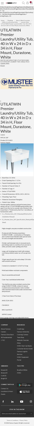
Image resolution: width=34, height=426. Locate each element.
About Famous (5, 329)
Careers (3, 332)
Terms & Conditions (12, 420)
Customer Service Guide (25, 349)
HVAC (19, 373)
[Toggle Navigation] (2, 3)
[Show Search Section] (23, 3)
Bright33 (4, 378)
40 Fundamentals (6, 337)
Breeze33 (4, 373)
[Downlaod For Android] (25, 385)
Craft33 (3, 375)
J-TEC (3, 340)
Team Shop (20, 337)
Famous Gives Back (7, 334)
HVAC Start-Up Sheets (24, 346)
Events (3, 394)
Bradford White (22, 370)
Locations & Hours (7, 391)
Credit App (20, 329)
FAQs (19, 343)
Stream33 (4, 370)
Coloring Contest (22, 334)
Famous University (23, 332)
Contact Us (4, 388)
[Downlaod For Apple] (25, 391)
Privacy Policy (23, 420)
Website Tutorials (23, 340)
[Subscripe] (30, 413)
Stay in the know (17, 409)
